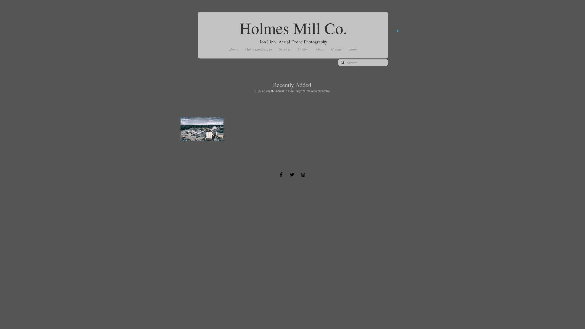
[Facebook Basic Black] (281, 174)
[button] (259, 49)
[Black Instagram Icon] (303, 174)
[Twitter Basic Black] (292, 174)
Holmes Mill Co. (293, 28)
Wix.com (315, 163)
